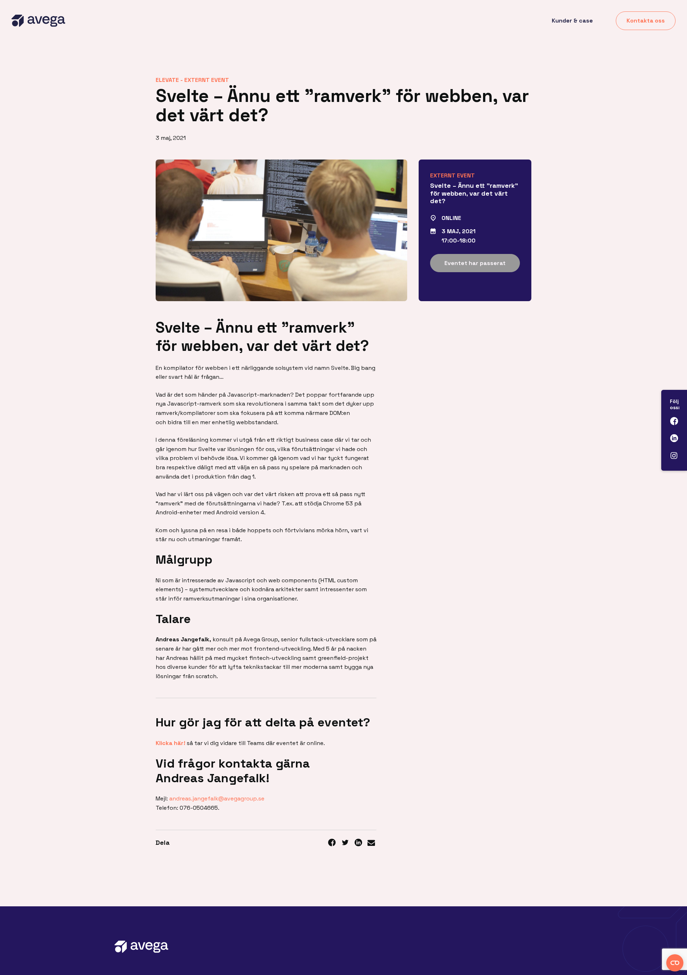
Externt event (206, 80)
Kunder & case (572, 20)
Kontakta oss (646, 20)
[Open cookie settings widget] (674, 962)
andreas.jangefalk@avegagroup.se (216, 798)
